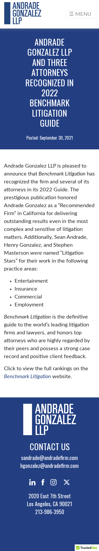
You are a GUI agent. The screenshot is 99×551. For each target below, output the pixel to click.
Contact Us (50, 446)
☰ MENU (80, 14)
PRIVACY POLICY (49, 524)
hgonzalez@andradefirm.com (49, 465)
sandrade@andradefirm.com (49, 458)
